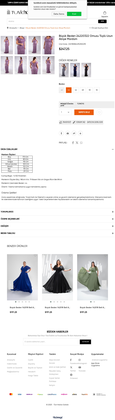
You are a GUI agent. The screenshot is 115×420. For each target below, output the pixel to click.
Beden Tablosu (8, 233)
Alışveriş (31, 364)
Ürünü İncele (22, 301)
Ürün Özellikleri (9, 149)
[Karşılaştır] (74, 133)
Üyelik (30, 360)
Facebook (73, 142)
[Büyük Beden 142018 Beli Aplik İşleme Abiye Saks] (22, 277)
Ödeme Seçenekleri (10, 219)
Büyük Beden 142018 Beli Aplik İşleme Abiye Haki (92, 308)
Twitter (77, 142)
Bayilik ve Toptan (35, 368)
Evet (74, 14)
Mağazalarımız (13, 372)
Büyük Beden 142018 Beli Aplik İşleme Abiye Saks (22, 308)
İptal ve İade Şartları (57, 367)
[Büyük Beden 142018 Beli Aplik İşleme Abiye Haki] (92, 277)
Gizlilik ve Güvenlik (14, 368)
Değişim (4, 226)
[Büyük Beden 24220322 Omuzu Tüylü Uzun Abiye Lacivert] (75, 70)
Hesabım (31, 372)
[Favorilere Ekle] (99, 112)
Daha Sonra (59, 14)
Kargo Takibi (33, 376)
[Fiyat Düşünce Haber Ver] (80, 133)
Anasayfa (11, 360)
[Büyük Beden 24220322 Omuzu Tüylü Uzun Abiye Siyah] (87, 70)
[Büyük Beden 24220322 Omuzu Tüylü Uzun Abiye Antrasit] (64, 70)
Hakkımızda (12, 364)
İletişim (52, 385)
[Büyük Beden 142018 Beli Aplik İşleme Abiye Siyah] (57, 277)
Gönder (85, 342)
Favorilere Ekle (35, 255)
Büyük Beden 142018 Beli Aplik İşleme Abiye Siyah (57, 308)
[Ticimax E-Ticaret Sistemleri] (58, 417)
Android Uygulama (99, 360)
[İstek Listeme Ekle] (67, 133)
